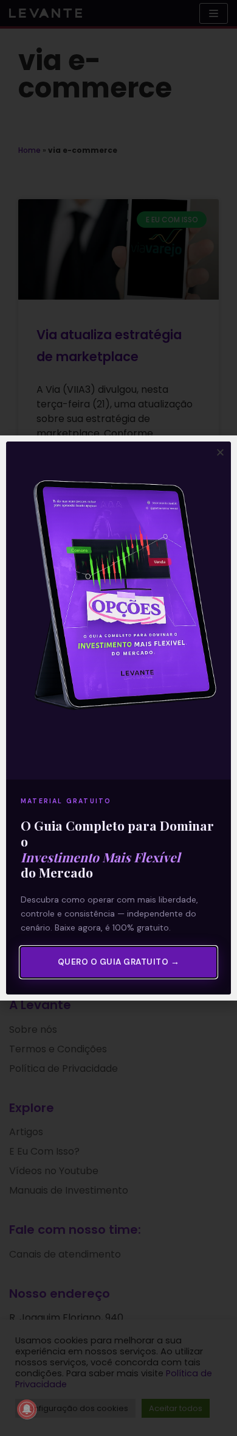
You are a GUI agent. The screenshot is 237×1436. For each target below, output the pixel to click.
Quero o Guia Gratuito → (119, 962)
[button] (220, 452)
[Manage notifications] (26, 1409)
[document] (118, 718)
